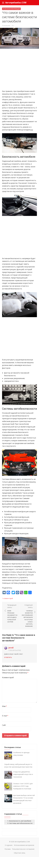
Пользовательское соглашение (23, 849)
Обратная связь (19, 853)
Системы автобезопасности (20, 823)
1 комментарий (7, 598)
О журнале (8, 845)
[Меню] (3, 3)
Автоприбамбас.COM (15, 2)
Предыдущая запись (12, 613)
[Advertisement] (19, 70)
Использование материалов (24, 845)
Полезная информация (11, 9)
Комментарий (8, 677)
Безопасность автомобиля (20, 821)
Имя (4, 706)
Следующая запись (27, 615)
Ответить (8, 657)
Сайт (4, 725)
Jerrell (11, 648)
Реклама (8, 849)
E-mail (5, 716)
